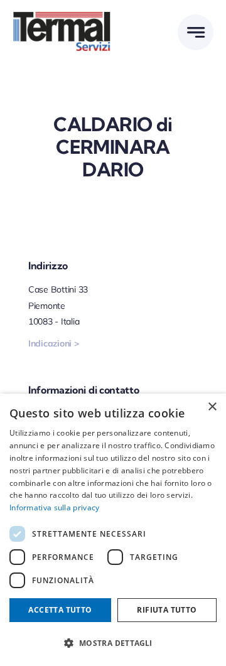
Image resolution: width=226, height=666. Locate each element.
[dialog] (113, 530)
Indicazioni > (53, 343)
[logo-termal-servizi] (63, 16)
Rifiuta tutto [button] (166, 609)
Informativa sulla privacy (54, 507)
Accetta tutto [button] (60, 609)
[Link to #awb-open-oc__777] (195, 32)
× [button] (212, 407)
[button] (113, 643)
